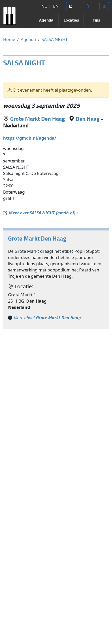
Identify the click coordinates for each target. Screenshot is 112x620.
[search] (87, 6)
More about (47, 318)
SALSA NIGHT (55, 39)
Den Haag (87, 118)
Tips (96, 20)
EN (56, 6)
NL (44, 6)
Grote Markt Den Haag (37, 118)
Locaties (71, 20)
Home (9, 39)
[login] (104, 6)
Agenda (46, 20)
